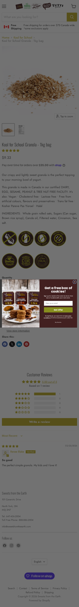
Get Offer (58, 309)
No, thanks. (58, 322)
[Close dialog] (74, 282)
